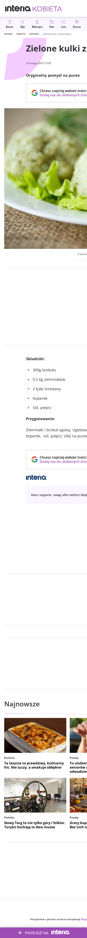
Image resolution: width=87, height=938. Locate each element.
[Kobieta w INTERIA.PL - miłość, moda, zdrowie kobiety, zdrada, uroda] (47, 8)
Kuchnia (34, 33)
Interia (8, 33)
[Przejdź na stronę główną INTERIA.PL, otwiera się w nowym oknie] (18, 8)
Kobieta (21, 33)
